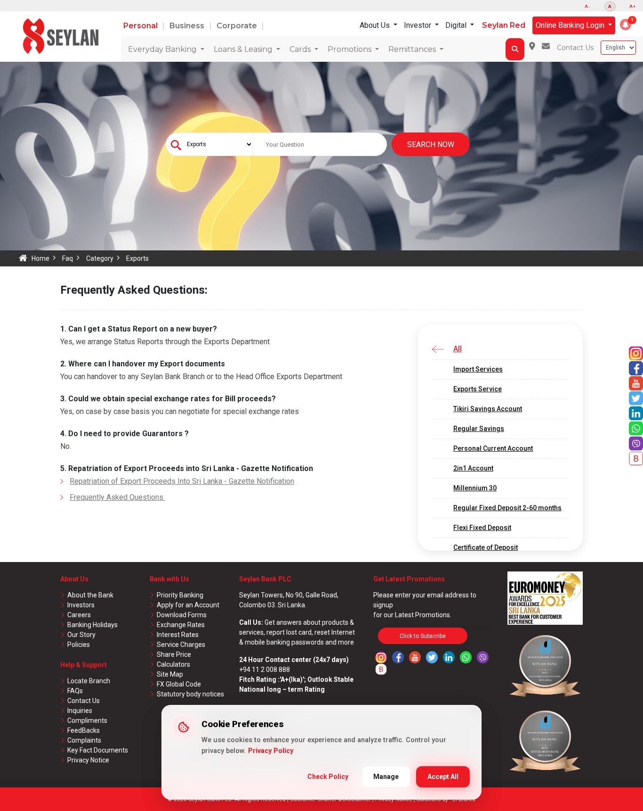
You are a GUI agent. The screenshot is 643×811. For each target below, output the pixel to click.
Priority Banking (180, 595)
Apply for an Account (188, 605)
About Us (376, 25)
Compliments (87, 720)
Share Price (174, 654)
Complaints (84, 740)
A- (587, 6)
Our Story (81, 634)
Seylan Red (503, 25)
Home (40, 258)
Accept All (442, 776)
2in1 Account (473, 468)
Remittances (413, 49)
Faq (67, 258)
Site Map (170, 674)
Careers (79, 615)
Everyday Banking (163, 49)
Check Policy (327, 776)
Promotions (350, 49)
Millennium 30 (475, 488)
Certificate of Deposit (485, 547)
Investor (418, 25)
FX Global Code (179, 684)
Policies (78, 644)
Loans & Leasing (244, 49)
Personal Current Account (493, 448)
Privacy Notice (88, 760)
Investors (81, 605)
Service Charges (181, 644)
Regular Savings (478, 428)
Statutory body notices (190, 694)
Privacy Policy (270, 751)
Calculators (173, 664)
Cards (301, 49)
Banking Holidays (92, 625)
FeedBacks (83, 730)
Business (187, 25)
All (457, 348)
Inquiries (79, 710)
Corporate (238, 25)
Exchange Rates (181, 625)
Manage (386, 776)
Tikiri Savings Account (487, 409)
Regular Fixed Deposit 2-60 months (507, 508)
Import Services (478, 369)
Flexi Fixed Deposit (482, 527)
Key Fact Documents (97, 750)
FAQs (75, 691)
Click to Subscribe (423, 636)
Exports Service (477, 389)
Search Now (430, 144)
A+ (632, 6)
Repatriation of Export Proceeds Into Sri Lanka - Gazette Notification (182, 481)
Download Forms (182, 615)
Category (99, 258)
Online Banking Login (571, 25)
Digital (456, 25)
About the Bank (90, 595)
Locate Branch (88, 681)
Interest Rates (178, 634)
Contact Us (575, 47)
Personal (141, 25)
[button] (625, 25)
